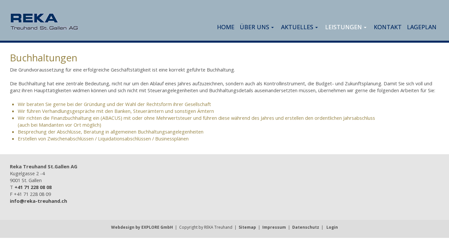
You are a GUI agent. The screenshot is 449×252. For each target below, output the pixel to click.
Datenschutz (305, 227)
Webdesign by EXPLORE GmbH (142, 227)
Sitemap (247, 227)
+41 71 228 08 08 (33, 187)
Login (332, 227)
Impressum (274, 227)
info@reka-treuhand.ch (38, 201)
